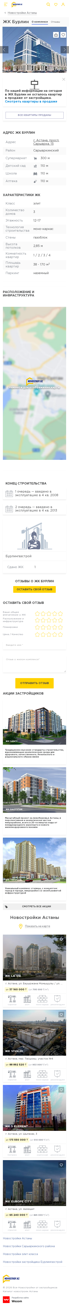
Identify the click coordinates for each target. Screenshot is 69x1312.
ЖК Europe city (18, 1201)
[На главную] (17, 4)
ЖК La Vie (13, 976)
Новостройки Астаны (22, 13)
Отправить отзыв (34, 683)
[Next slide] (65, 49)
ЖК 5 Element (16, 1126)
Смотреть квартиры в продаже (31, 101)
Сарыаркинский (46, 150)
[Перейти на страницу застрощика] (35, 535)
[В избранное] (63, 35)
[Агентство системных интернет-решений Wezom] (16, 1299)
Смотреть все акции (36, 907)
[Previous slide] (4, 49)
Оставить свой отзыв (34, 589)
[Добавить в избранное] (61, 939)
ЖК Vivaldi (14, 1051)
